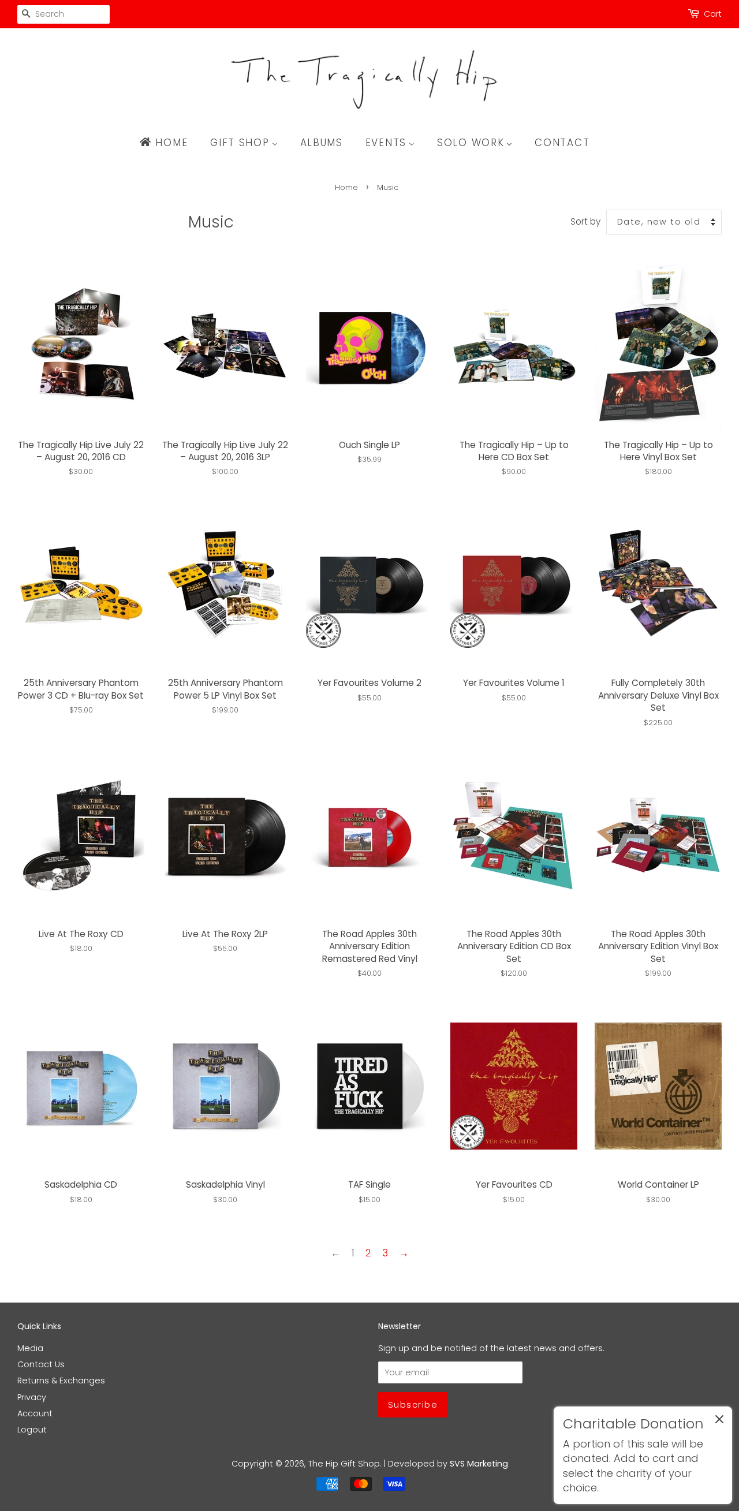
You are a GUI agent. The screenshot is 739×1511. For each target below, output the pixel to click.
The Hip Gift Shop (344, 1463)
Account (35, 1413)
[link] (643, 1455)
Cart (713, 14)
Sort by (585, 221)
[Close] (719, 1421)
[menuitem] (169, 142)
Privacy (31, 1397)
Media (30, 1348)
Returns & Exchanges (61, 1380)
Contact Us (41, 1364)
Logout (32, 1429)
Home (346, 187)
